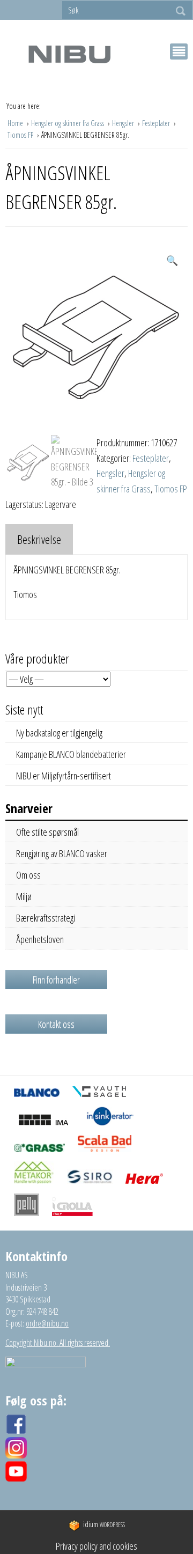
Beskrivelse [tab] (39, 539)
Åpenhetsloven (40, 939)
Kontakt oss (56, 1024)
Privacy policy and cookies (96, 1546)
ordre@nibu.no (47, 1323)
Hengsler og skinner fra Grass (68, 123)
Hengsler (124, 123)
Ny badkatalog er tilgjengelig (59, 732)
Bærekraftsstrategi (45, 917)
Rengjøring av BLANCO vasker (61, 853)
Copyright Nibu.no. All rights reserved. (57, 1343)
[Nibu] (69, 54)
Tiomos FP (21, 135)
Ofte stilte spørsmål (47, 832)
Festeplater (157, 123)
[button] (172, 260)
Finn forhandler (56, 979)
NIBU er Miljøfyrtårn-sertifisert (63, 775)
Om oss (28, 874)
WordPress (104, 1524)
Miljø (24, 896)
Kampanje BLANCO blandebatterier (71, 754)
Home (16, 123)
